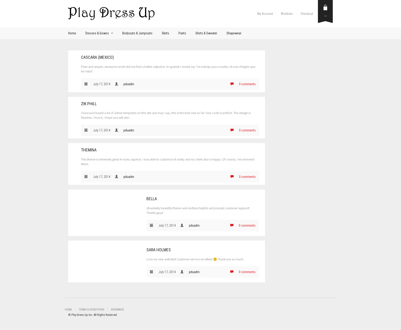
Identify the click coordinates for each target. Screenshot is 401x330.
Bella (151, 198)
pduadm (128, 84)
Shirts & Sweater (206, 33)
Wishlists (287, 14)
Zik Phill (89, 103)
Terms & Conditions (91, 309)
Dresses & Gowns (97, 33)
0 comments (247, 84)
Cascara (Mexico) (97, 57)
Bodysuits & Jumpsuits (137, 33)
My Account (265, 14)
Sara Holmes (158, 249)
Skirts (165, 33)
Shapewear (233, 33)
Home (72, 33)
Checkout (307, 14)
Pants (182, 33)
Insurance (117, 309)
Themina (89, 149)
